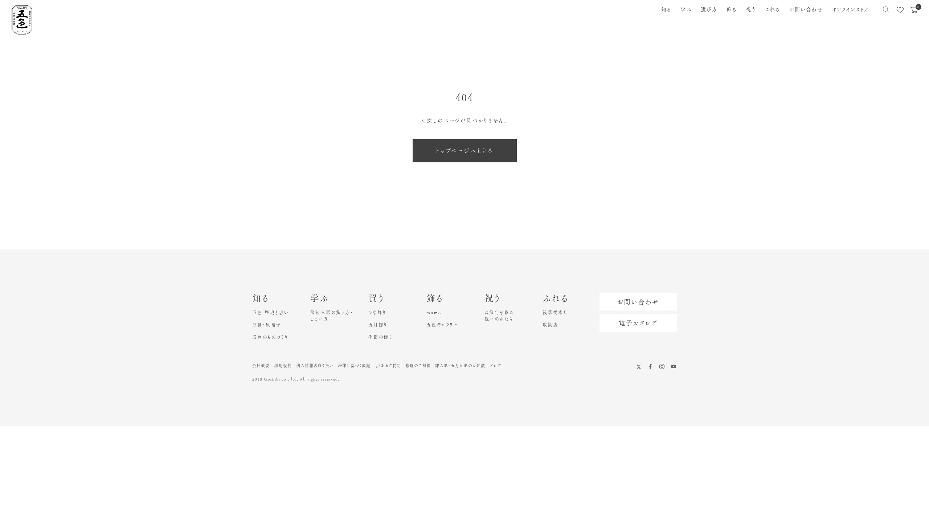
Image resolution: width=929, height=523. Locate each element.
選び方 (709, 9)
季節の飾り (380, 337)
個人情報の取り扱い (314, 366)
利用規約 (282, 366)
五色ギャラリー (442, 325)
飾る (732, 9)
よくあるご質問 (388, 366)
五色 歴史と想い (270, 312)
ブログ (495, 366)
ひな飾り (377, 312)
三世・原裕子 (266, 325)
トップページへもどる (465, 151)
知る (666, 9)
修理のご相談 (418, 366)
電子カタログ (638, 323)
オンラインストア (850, 9)
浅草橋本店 (556, 312)
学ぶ (686, 9)
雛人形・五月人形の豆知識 (460, 366)
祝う (751, 9)
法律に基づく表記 (354, 366)
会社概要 (261, 366)
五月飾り (378, 325)
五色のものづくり (270, 337)
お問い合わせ (806, 9)
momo (434, 312)
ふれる (772, 9)
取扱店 (550, 325)
